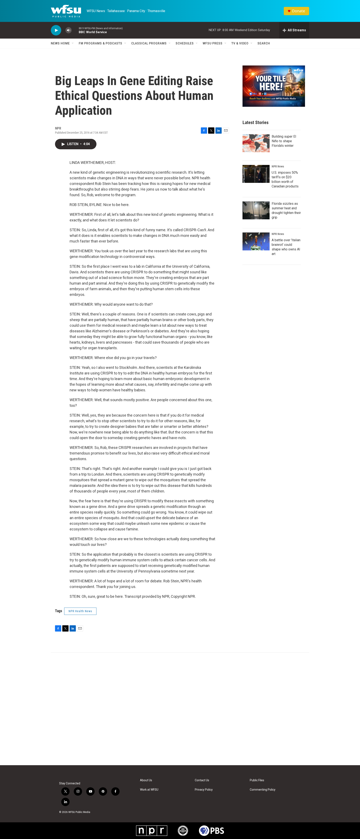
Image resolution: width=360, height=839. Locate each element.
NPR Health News (80, 611)
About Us (146, 780)
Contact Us (202, 780)
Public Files (257, 780)
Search (264, 43)
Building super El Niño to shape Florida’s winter (284, 141)
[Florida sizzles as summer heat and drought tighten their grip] (256, 210)
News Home (60, 43)
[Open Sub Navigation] (73, 43)
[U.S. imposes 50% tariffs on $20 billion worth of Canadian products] (256, 174)
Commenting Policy (262, 789)
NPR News (278, 166)
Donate (298, 11)
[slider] (75, 30)
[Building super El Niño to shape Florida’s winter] (256, 143)
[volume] (68, 30)
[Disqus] (180, 709)
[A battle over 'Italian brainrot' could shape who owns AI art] (256, 241)
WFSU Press (212, 43)
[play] (56, 30)
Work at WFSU (149, 789)
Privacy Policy (204, 789)
